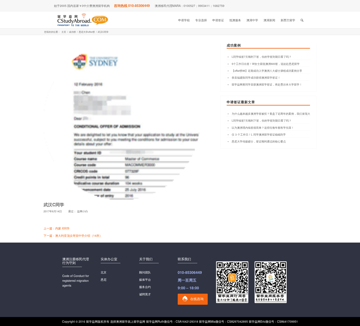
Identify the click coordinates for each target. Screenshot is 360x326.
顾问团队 (145, 272)
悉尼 (103, 279)
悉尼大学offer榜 (87, 31)
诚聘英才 (145, 294)
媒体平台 (145, 279)
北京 (103, 272)
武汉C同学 (54, 204)
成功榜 (72, 31)
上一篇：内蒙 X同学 (57, 228)
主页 (63, 31)
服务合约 (145, 287)
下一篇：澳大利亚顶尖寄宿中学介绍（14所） (73, 235)
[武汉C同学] (122, 121)
